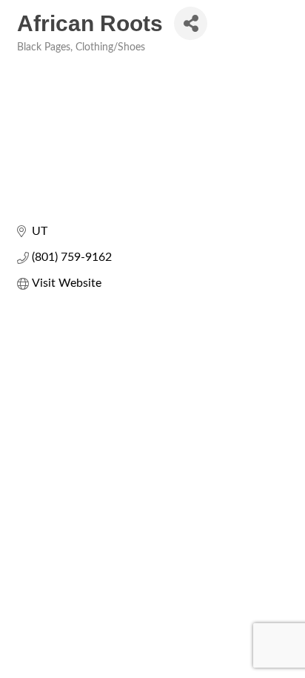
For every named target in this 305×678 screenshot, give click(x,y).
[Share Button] (190, 23)
